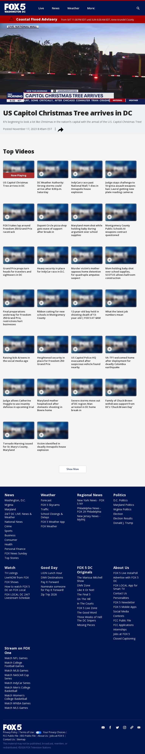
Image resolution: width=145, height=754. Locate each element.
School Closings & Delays (52, 515)
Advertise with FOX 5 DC (126, 579)
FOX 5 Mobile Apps (125, 607)
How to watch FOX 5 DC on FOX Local (17, 588)
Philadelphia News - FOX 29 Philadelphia (89, 509)
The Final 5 (83, 594)
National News (14, 522)
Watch (10, 567)
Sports (8, 531)
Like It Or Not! (85, 590)
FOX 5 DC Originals (85, 569)
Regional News (89, 495)
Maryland (10, 509)
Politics (119, 495)
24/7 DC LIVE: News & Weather (18, 515)
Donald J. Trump (123, 523)
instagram (125, 727)
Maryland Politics (123, 505)
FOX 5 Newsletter (124, 602)
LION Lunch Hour (51, 573)
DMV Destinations (52, 577)
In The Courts (85, 603)
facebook (110, 727)
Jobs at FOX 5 (121, 634)
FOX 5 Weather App (53, 522)
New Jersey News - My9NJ (88, 517)
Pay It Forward (50, 582)
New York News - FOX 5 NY (90, 501)
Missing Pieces (86, 625)
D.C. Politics (120, 500)
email (139, 727)
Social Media (121, 611)
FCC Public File (122, 620)
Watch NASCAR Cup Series (17, 676)
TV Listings (11, 573)
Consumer (11, 540)
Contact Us (120, 593)
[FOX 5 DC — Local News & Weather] (17, 8)
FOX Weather (49, 526)
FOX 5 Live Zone (87, 608)
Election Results (123, 518)
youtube (103, 727)
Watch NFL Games (16, 658)
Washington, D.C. (15, 500)
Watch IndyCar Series (17, 683)
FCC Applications (123, 625)
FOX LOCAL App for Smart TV (125, 587)
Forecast (46, 500)
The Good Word (87, 612)
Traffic (45, 509)
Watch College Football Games (14, 664)
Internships (120, 629)
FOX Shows (12, 582)
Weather (48, 495)
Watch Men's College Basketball (17, 689)
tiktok (132, 727)
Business (10, 535)
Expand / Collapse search (138, 8)
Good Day (49, 567)
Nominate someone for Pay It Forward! (53, 588)
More (90, 8)
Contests (118, 616)
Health (8, 544)
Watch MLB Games (16, 670)
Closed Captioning (124, 638)
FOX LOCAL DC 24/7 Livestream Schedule (17, 596)
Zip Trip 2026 (49, 594)
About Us (121, 567)
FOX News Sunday (16, 553)
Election (118, 514)
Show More (72, 469)
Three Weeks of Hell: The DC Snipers (89, 618)
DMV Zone (83, 585)
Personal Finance (15, 549)
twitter (117, 727)
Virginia (9, 505)
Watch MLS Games (16, 708)
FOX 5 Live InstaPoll (125, 573)
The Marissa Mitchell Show (89, 579)
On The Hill (83, 599)
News (9, 495)
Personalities (121, 598)
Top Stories (12, 558)
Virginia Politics (122, 509)
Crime (8, 526)
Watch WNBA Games (18, 703)
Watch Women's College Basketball (16, 697)
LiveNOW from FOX (17, 577)
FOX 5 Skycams (50, 505)
